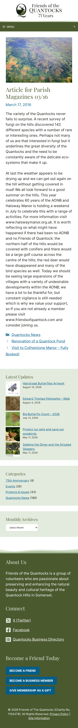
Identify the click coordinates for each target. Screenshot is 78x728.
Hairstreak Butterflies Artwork (43, 383)
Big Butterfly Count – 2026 (41, 414)
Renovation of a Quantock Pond (38, 341)
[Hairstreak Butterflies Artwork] (13, 388)
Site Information (39, 718)
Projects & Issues (17, 492)
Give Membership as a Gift (30, 690)
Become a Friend (22, 670)
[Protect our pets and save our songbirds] (13, 434)
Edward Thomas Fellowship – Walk (46, 398)
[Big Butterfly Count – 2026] (13, 419)
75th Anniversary (17, 480)
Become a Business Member (31, 680)
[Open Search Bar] (74, 26)
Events (10, 486)
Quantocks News (26, 334)
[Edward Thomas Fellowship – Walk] (13, 404)
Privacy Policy (59, 714)
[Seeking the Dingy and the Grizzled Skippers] (13, 450)
